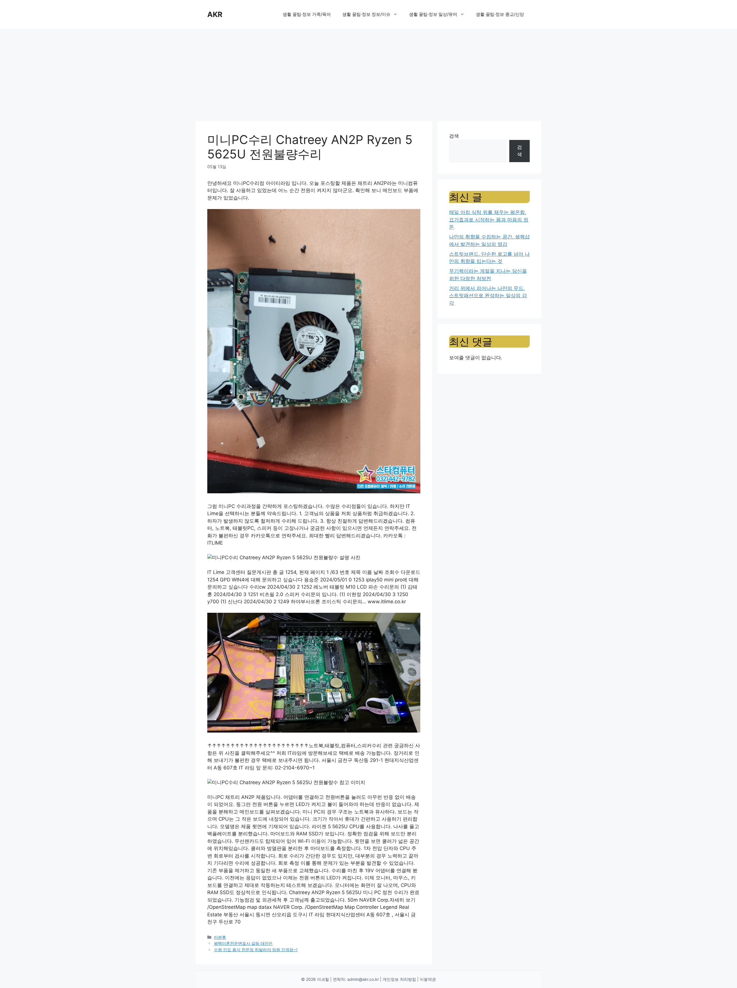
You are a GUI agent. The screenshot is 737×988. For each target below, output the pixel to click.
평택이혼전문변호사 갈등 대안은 (243, 943)
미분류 (220, 937)
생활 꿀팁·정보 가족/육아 (307, 14)
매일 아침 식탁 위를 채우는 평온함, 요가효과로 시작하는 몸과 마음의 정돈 (488, 219)
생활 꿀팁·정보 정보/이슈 (366, 14)
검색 (454, 136)
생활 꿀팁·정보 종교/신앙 (500, 14)
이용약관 (428, 979)
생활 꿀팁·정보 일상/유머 (433, 14)
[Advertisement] (368, 72)
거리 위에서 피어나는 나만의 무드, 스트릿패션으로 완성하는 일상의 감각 (488, 295)
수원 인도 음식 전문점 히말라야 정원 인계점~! (255, 949)
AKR (214, 14)
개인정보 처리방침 (399, 979)
